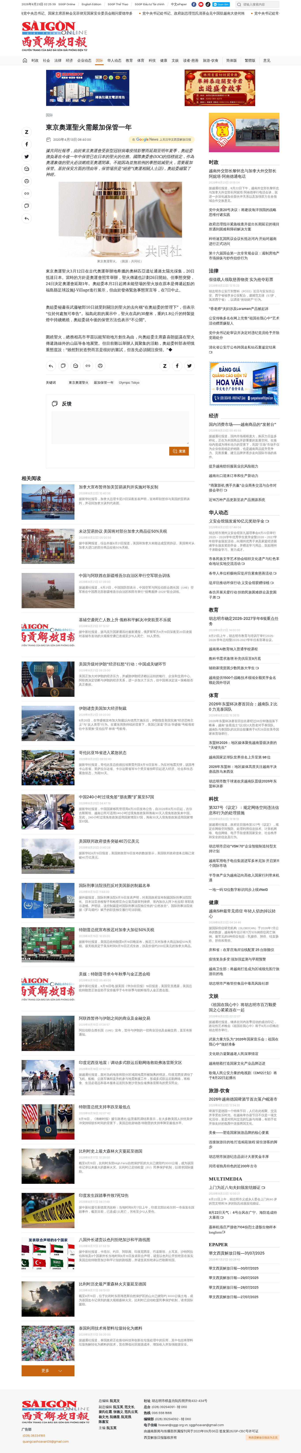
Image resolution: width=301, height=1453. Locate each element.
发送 (182, 451)
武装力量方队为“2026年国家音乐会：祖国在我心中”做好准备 (244, 1041)
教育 (129, 60)
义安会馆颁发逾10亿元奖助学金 (237, 521)
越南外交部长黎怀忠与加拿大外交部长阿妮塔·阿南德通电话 (242, 173)
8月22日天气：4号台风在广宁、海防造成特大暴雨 (243, 1214)
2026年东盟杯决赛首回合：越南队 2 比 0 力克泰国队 (243, 707)
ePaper (218, 1244)
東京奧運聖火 (79, 383)
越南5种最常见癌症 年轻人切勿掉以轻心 (242, 914)
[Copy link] (27, 194)
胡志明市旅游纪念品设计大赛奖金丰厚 (239, 1157)
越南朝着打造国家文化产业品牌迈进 (237, 1063)
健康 (163, 60)
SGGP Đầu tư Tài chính (149, 4)
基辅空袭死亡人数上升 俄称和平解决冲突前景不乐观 (125, 619)
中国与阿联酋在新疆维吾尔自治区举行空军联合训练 (124, 575)
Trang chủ (25, 60)
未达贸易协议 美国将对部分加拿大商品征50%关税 (123, 531)
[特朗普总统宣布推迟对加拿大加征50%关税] (48, 944)
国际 (99, 60)
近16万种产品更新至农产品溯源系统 (237, 500)
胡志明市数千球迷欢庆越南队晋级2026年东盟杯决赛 (243, 783)
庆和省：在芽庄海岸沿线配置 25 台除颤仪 (241, 950)
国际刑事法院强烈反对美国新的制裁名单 (114, 885)
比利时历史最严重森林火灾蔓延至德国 (112, 1284)
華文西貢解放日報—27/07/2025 (233, 1297)
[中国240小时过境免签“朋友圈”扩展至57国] (48, 812)
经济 (69, 60)
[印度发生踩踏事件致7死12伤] (48, 1210)
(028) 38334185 (34, 1436)
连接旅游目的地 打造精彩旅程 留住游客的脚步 (243, 1144)
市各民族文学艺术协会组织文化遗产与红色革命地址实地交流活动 (244, 561)
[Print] (27, 181)
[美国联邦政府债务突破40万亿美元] (48, 856)
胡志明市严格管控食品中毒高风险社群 (239, 983)
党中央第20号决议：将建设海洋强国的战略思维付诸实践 (242, 212)
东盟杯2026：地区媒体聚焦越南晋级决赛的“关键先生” (243, 745)
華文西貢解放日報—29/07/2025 (233, 1278)
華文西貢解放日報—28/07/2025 (233, 1287)
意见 (266, 60)
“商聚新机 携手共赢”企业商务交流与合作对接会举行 (243, 487)
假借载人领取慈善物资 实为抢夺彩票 (241, 279)
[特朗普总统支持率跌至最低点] (48, 1122)
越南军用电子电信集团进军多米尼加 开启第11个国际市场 (244, 863)
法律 (57, 60)
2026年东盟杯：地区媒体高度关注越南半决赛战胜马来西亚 (243, 769)
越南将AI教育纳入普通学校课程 (233, 649)
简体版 (231, 60)
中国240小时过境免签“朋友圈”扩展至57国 (116, 797)
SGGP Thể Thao (118, 4)
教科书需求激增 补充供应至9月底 (235, 658)
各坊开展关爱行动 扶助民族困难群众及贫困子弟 (243, 594)
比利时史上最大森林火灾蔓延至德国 (110, 1151)
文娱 (175, 60)
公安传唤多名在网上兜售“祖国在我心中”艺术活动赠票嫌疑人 (244, 320)
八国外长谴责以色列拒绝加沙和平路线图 (114, 1239)
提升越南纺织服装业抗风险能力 (233, 466)
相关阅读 (31, 478)
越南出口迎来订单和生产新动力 (233, 476)
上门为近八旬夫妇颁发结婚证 (235, 1187)
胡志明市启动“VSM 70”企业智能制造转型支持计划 (243, 848)
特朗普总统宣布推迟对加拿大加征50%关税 (116, 929)
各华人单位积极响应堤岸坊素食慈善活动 (241, 573)
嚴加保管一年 (104, 383)
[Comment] (27, 206)
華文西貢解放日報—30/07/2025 (233, 1268)
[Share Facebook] (27, 144)
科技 (152, 60)
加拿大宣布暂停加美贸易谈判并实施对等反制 (118, 487)
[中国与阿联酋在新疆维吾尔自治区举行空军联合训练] (48, 590)
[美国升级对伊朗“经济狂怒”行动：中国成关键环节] (48, 679)
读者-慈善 (191, 60)
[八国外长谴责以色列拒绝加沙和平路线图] (48, 1254)
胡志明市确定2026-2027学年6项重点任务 (244, 621)
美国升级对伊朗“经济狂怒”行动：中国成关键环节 (122, 664)
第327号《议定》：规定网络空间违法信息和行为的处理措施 (244, 810)
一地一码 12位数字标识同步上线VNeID (238, 890)
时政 (35, 60)
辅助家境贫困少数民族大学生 (232, 668)
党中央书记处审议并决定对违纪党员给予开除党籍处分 (244, 335)
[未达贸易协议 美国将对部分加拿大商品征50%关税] (48, 546)
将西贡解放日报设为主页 (263, 1437)
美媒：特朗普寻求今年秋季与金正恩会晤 (114, 974)
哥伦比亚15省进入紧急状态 (102, 752)
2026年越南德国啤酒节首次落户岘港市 (243, 1099)
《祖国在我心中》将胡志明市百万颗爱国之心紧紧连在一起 (242, 1007)
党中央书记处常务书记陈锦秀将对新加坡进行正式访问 (235, 13)
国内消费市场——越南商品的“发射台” (242, 424)
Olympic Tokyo (129, 383)
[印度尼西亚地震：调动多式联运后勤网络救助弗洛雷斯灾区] (48, 1077)
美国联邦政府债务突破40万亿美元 (109, 841)
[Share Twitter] (27, 157)
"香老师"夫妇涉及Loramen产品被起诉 (238, 309)
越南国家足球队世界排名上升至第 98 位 (240, 757)
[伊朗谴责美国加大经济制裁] (48, 723)
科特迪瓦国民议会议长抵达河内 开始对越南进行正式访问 (243, 241)
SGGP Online (66, 4)
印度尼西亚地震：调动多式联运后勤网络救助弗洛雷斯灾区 (130, 1062)
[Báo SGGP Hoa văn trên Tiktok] (208, 4)
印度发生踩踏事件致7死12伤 (103, 1195)
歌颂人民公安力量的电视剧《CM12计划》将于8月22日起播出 (243, 1075)
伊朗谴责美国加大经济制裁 (102, 708)
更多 (45, 1371)
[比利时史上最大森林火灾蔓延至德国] (48, 1166)
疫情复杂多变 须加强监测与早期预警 (237, 959)
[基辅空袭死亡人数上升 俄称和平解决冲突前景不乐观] (48, 634)
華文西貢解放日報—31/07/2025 (237, 1253)
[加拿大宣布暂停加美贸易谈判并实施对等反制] (48, 502)
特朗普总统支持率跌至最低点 (104, 1107)
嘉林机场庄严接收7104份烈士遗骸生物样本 (242, 1229)
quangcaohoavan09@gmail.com (46, 1442)
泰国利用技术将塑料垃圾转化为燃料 (110, 1328)
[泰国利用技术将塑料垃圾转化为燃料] (48, 1343)
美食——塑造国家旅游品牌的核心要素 (239, 1133)
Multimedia (225, 1179)
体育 (140, 60)
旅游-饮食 (210, 60)
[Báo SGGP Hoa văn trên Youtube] (201, 4)
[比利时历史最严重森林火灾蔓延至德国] (48, 1299)
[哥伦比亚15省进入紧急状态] (48, 767)
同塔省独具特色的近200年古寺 (233, 1166)
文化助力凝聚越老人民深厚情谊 (233, 1054)
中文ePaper (179, 4)
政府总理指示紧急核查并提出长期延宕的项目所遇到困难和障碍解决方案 (244, 226)
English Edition (91, 4)
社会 (46, 60)
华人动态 (114, 60)
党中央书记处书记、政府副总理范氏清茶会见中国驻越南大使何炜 (132, 13)
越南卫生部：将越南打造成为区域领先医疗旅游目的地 (244, 971)
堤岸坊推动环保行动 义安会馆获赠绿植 (239, 583)
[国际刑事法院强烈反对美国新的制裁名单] (48, 900)
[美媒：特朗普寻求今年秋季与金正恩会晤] (48, 989)
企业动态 (84, 60)
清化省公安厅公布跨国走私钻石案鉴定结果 (242, 347)
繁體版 (250, 60)
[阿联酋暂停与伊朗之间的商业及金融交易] (48, 1033)
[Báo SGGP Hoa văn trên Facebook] (194, 4)
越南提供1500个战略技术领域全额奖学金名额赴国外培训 (242, 680)
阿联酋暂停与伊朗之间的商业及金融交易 (114, 1018)
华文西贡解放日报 (55, 36)
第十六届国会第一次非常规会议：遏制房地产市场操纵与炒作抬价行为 (244, 255)
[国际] (27, 218)
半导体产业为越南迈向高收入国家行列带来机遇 (244, 877)
